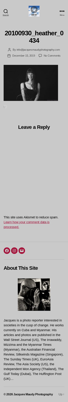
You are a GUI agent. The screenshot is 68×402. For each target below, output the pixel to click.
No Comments (52, 55)
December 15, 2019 (23, 55)
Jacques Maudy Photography (33, 394)
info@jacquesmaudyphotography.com (38, 49)
